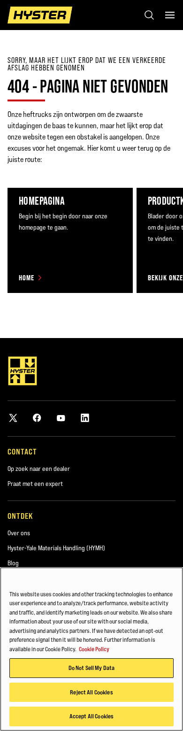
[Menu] (169, 15)
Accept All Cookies (91, 716)
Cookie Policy (94, 649)
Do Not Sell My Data (91, 667)
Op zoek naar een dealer (39, 468)
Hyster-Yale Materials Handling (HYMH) (56, 548)
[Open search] (149, 15)
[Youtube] (61, 417)
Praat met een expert (35, 483)
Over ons (19, 533)
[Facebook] (37, 417)
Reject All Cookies (91, 692)
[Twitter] (13, 417)
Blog (13, 563)
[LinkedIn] (85, 417)
